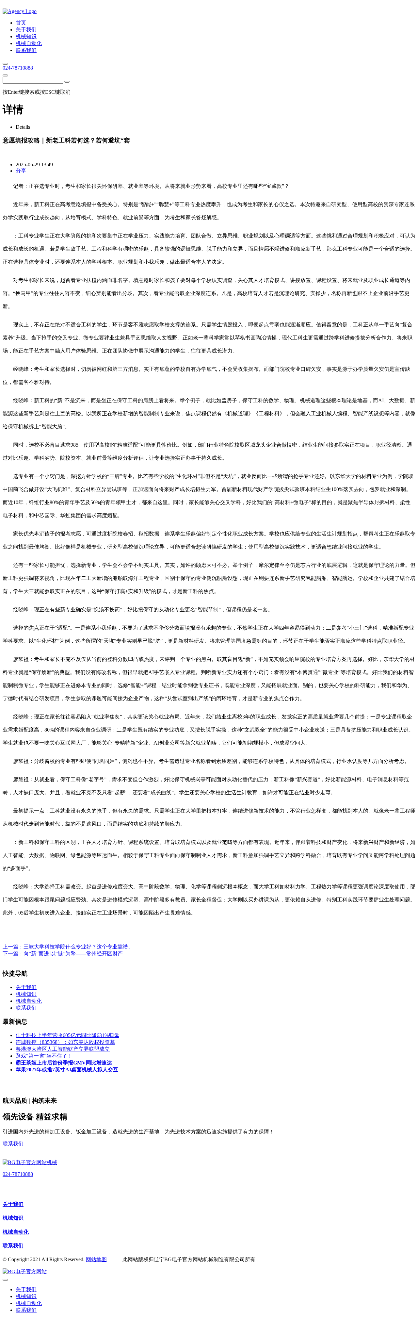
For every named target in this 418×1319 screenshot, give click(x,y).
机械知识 (13, 1218)
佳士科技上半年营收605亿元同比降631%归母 (67, 1035)
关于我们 (13, 1204)
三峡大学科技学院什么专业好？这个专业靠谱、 (78, 946)
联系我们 (13, 1143)
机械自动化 (16, 1232)
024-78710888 (18, 68)
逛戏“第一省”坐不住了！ (44, 1056)
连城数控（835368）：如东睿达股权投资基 (65, 1042)
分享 (21, 170)
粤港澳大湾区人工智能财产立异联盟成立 (63, 1049)
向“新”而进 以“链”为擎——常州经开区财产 (73, 953)
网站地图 (96, 1259)
